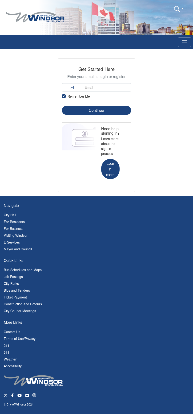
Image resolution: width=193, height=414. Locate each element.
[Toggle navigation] (184, 42)
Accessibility (13, 366)
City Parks (11, 283)
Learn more (110, 169)
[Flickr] (27, 395)
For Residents (14, 221)
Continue (96, 110)
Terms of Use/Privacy (20, 338)
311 (6, 352)
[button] (179, 9)
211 (6, 345)
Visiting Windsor (16, 235)
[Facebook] (12, 395)
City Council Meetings (20, 310)
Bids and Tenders (17, 290)
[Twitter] (6, 395)
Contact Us (12, 331)
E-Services (12, 242)
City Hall (10, 214)
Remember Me (79, 96)
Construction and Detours (23, 304)
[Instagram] (34, 395)
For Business (13, 228)
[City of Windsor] (35, 13)
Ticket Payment (15, 297)
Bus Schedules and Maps (23, 269)
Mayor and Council (18, 249)
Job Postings (13, 276)
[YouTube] (19, 395)
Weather (10, 359)
